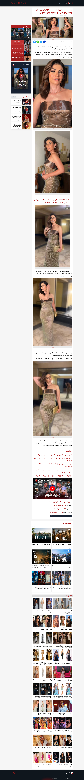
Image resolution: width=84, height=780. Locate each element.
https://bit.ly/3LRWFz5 (56, 512)
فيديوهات (30, 2)
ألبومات (37, 2)
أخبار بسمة (65, 515)
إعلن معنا (47, 777)
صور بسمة (59, 515)
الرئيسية (56, 2)
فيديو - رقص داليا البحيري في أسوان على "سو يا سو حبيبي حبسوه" (55, 455)
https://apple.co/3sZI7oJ (60, 509)
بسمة (70, 515)
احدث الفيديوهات (22, 97)
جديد (50, 2)
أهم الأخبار (26, 27)
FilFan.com (71, 777)
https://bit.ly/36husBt (60, 505)
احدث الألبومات (26, 64)
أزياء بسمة (53, 515)
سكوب (44, 2)
